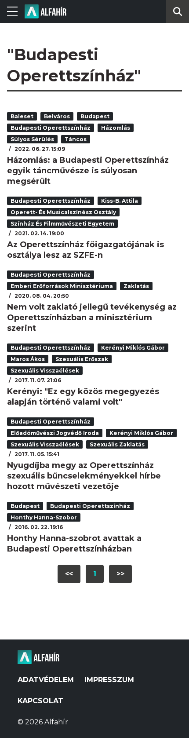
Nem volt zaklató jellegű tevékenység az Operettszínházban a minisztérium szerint (92, 317)
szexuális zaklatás (117, 444)
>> (120, 574)
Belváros (57, 116)
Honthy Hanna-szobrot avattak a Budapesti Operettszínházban (74, 543)
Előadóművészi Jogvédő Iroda (55, 433)
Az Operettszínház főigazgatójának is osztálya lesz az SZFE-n (85, 250)
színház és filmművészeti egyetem (62, 223)
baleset (22, 116)
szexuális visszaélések (45, 370)
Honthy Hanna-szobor (44, 517)
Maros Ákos (28, 359)
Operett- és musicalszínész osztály (63, 212)
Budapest (94, 116)
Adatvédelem (46, 680)
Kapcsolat (40, 701)
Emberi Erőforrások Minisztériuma (62, 286)
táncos (76, 139)
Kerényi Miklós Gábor (133, 347)
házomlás (115, 127)
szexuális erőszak (81, 359)
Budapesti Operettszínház (51, 127)
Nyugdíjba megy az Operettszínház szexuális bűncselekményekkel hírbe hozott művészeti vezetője (84, 475)
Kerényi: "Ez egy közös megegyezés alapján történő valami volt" (83, 397)
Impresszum (109, 680)
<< (69, 574)
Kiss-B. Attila (119, 200)
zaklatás (136, 286)
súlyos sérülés (32, 139)
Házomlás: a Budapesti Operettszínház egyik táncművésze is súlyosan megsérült (88, 170)
